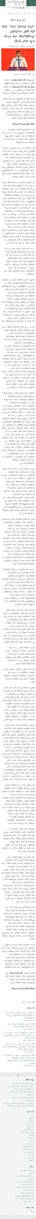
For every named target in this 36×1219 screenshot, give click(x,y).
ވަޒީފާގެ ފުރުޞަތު (29, 1101)
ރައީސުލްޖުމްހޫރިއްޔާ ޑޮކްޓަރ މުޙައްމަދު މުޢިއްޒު (22, 1084)
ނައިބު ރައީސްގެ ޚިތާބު (28, 1152)
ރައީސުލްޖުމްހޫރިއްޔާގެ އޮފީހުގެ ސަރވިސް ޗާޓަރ (22, 1098)
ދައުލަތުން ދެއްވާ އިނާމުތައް (27, 1193)
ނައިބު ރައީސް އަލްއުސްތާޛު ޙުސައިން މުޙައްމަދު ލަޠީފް (20, 1086)
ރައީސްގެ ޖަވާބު (29, 1124)
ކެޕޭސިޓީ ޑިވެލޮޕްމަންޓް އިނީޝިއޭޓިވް (24, 1196)
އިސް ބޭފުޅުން (30, 1095)
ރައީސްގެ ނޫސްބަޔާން (28, 1147)
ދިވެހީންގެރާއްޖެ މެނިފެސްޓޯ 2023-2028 (24, 1199)
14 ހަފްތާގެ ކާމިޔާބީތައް (27, 1202)
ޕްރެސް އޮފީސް (23, 14)
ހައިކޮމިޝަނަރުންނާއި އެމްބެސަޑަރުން (25, 1182)
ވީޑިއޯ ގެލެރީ (30, 1158)
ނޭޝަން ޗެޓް (30, 1138)
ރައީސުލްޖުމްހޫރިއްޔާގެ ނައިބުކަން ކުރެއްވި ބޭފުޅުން (21, 1092)
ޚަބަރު (32, 1116)
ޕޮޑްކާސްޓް (31, 1135)
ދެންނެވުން (31, 1121)
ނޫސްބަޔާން (30, 1118)
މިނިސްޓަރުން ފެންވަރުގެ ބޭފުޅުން (25, 1176)
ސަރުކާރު (31, 1161)
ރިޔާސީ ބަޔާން (30, 1127)
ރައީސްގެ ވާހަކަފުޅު (29, 1130)
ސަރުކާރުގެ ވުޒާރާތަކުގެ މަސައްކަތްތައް (24, 1187)
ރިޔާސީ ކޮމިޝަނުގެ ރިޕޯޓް (27, 1133)
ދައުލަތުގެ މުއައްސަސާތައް (27, 1185)
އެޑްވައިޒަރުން (30, 1179)
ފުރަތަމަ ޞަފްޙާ (31, 14)
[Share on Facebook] (29, 1002)
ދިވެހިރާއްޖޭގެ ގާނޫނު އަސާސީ (26, 1171)
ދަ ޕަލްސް (31, 1141)
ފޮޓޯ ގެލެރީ (30, 1155)
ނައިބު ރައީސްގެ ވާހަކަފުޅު (12, 14)
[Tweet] (27, 1002)
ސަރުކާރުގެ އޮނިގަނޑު (28, 1190)
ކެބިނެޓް (31, 1173)
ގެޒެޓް (32, 1211)
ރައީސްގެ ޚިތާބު (29, 1144)
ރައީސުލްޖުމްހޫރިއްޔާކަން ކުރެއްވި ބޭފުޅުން (23, 1089)
